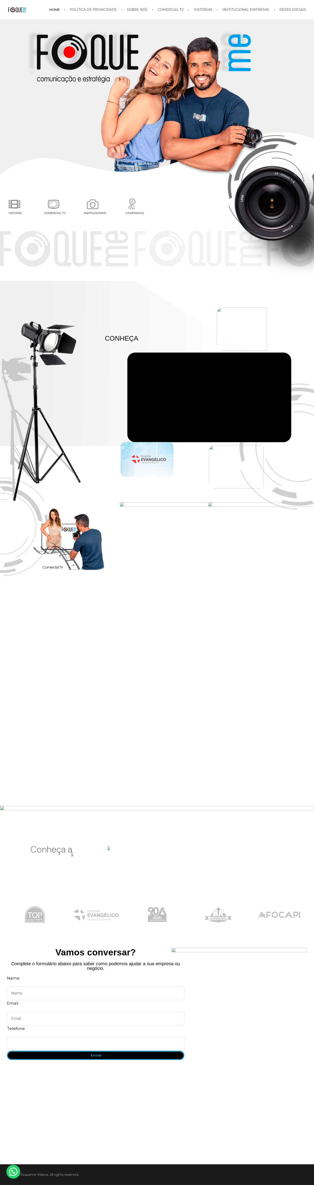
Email (12, 1003)
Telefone (16, 1028)
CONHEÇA (121, 338)
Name (13, 978)
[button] (13, 1172)
